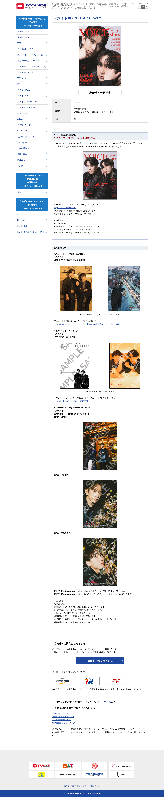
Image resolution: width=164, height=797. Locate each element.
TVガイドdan (22, 96)
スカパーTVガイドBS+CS (28, 61)
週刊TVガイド (23, 31)
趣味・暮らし (23, 154)
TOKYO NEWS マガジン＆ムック (31, 6)
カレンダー (22, 142)
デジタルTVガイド (25, 49)
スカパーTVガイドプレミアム (30, 55)
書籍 (19, 192)
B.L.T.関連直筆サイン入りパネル (31, 232)
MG (18, 84)
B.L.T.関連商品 (23, 226)
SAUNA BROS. (23, 131)
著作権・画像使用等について (75, 786)
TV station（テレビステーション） (32, 66)
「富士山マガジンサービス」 (100, 660)
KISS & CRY (22, 113)
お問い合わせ (95, 786)
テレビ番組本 (23, 148)
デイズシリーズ (24, 125)
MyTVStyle (22, 160)
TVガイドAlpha (23, 78)
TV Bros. (20, 43)
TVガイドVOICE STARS (27, 102)
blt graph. (21, 220)
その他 (20, 166)
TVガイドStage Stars (26, 107)
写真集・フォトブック (26, 136)
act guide (21, 119)
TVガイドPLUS (23, 90)
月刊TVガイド (23, 37)
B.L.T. (19, 214)
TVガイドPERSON (25, 72)
